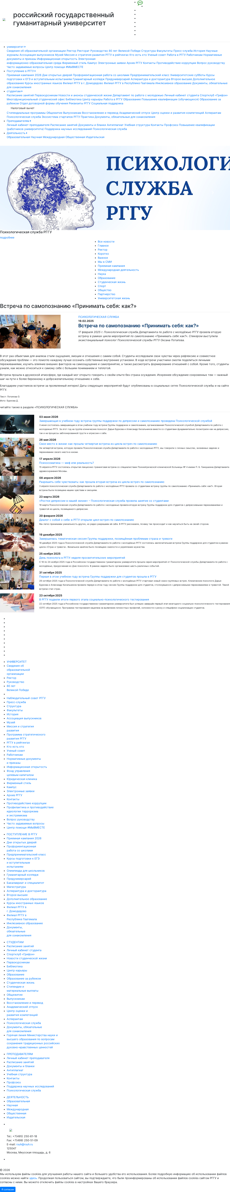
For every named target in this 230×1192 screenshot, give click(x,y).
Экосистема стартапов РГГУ (61, 116)
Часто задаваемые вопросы (25, 67)
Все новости (106, 241)
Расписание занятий (20, 95)
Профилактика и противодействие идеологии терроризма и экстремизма (30, 811)
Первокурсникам (46, 95)
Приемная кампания (111, 265)
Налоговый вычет (23, 108)
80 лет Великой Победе (124, 50)
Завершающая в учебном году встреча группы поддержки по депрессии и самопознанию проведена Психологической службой (125, 421)
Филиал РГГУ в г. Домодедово (83, 83)
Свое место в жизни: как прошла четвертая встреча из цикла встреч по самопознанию (98, 443)
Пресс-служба (183, 50)
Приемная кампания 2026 (24, 75)
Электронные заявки (112, 63)
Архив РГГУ (134, 63)
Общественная (75, 137)
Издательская (95, 137)
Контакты (149, 63)
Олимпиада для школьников (26, 870)
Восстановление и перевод (100, 112)
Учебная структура (137, 125)
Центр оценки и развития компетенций (177, 112)
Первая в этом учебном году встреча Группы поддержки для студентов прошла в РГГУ (97, 576)
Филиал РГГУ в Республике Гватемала (129, 83)
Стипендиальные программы (26, 112)
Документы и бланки (92, 125)
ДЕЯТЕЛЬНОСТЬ (18, 1097)
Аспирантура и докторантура (150, 79)
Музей (59, 54)
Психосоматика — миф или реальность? (66, 462)
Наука (102, 274)
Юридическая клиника (22, 779)
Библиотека (73, 99)
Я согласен (8, 1189)
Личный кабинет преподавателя (28, 125)
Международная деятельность (118, 269)
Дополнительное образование (27, 899)
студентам (14, 91)
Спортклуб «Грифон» (214, 95)
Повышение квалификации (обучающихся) (170, 99)
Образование (132, 99)
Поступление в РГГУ (21, 71)
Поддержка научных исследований (68, 129)
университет (16, 46)
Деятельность (16, 133)
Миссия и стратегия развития (84, 54)
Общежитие (54, 112)
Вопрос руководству (211, 63)
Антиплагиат (115, 125)
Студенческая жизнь (112, 282)
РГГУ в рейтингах (117, 54)
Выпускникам (72, 112)
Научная (36, 137)
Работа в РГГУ (176, 54)
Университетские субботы (187, 75)
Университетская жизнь (114, 298)
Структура (148, 50)
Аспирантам (213, 112)
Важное (103, 257)
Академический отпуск (134, 112)
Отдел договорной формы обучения (44, 103)
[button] (17, 192)
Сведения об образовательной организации (36, 50)
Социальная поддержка (107, 103)
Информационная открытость (57, 59)
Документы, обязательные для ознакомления (125, 116)
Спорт (102, 286)
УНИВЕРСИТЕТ (17, 661)
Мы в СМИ (105, 261)
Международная (54, 137)
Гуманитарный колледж (89, 79)
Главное (103, 245)
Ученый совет (157, 54)
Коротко (103, 253)
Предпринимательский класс (149, 75)
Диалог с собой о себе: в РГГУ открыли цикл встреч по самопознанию (86, 519)
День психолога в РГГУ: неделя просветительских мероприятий (82, 557)
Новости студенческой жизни (27, 958)
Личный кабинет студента (181, 95)
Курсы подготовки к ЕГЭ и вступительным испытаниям (23, 862)
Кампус (92, 63)
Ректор (71, 50)
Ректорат (83, 50)
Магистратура (16, 886)
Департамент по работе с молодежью (138, 95)
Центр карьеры (92, 99)
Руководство (99, 50)
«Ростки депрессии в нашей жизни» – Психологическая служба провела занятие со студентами (104, 500)
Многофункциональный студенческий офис (36, 99)
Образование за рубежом (24, 978)
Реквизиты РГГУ (79, 103)
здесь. (33, 1178)
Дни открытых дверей (57, 75)
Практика (87, 116)
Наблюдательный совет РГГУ (26, 698)
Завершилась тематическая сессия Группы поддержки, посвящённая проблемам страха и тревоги (105, 538)
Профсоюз (171, 125)
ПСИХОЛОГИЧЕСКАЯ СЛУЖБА (98, 317)
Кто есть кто (138, 54)
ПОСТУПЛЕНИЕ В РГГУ (22, 834)
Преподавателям (18, 121)
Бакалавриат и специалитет (25, 882)
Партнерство (106, 294)
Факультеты (165, 50)
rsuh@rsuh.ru (24, 1144)
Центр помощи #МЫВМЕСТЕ (64, 67)
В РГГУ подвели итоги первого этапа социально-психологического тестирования (94, 599)
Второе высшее (181, 79)
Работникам (195, 54)
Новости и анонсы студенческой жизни (85, 95)
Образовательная (18, 137)
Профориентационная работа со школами (101, 75)
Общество (104, 290)
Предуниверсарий (117, 79)
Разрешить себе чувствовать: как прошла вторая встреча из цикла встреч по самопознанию (101, 482)
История (199, 50)
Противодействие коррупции (176, 63)
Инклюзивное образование (173, 83)
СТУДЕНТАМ (15, 942)
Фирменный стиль (74, 63)
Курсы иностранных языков (43, 83)
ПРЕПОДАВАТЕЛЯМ (20, 1054)
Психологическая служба (24, 116)
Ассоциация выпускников (37, 54)
